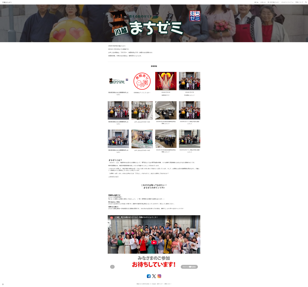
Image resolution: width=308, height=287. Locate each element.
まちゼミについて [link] (286, 2)
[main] (154, 51)
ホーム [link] (256, 2)
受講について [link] (299, 2)
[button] (306, 2)
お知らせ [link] (263, 2)
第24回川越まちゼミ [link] (273, 2)
